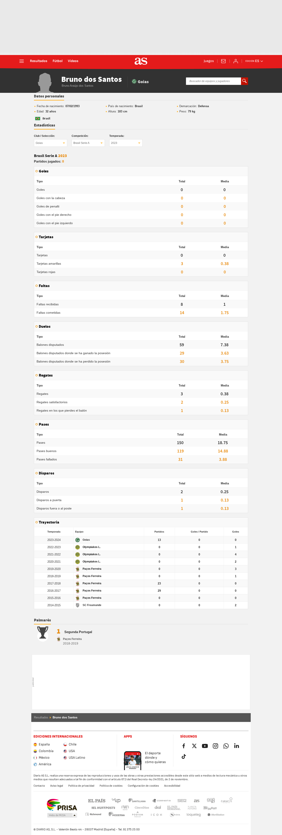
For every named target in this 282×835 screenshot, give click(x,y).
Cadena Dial (157, 808)
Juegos (209, 61)
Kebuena (207, 808)
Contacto (39, 785)
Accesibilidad (172, 785)
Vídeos (73, 61)
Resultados (38, 61)
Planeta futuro (188, 808)
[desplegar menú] (22, 61)
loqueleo (175, 815)
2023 (114, 143)
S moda (156, 815)
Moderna (93, 814)
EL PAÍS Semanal (173, 808)
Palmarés (42, 620)
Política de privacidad (81, 785)
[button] (62, 815)
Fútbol (58, 61)
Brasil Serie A (81, 143)
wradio (126, 808)
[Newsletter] (223, 61)
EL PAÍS (96, 800)
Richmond (225, 808)
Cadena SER (181, 800)
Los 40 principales (116, 800)
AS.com (196, 800)
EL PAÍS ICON (137, 815)
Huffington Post (103, 808)
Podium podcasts (117, 815)
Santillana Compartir (161, 800)
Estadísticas (44, 125)
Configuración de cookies (143, 785)
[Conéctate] (235, 61)
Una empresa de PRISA (62, 804)
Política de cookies (111, 785)
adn (211, 800)
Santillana (137, 800)
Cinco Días (140, 808)
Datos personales (49, 96)
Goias (39, 143)
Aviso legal (56, 785)
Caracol (227, 800)
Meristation (194, 815)
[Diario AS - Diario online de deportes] (141, 61)
